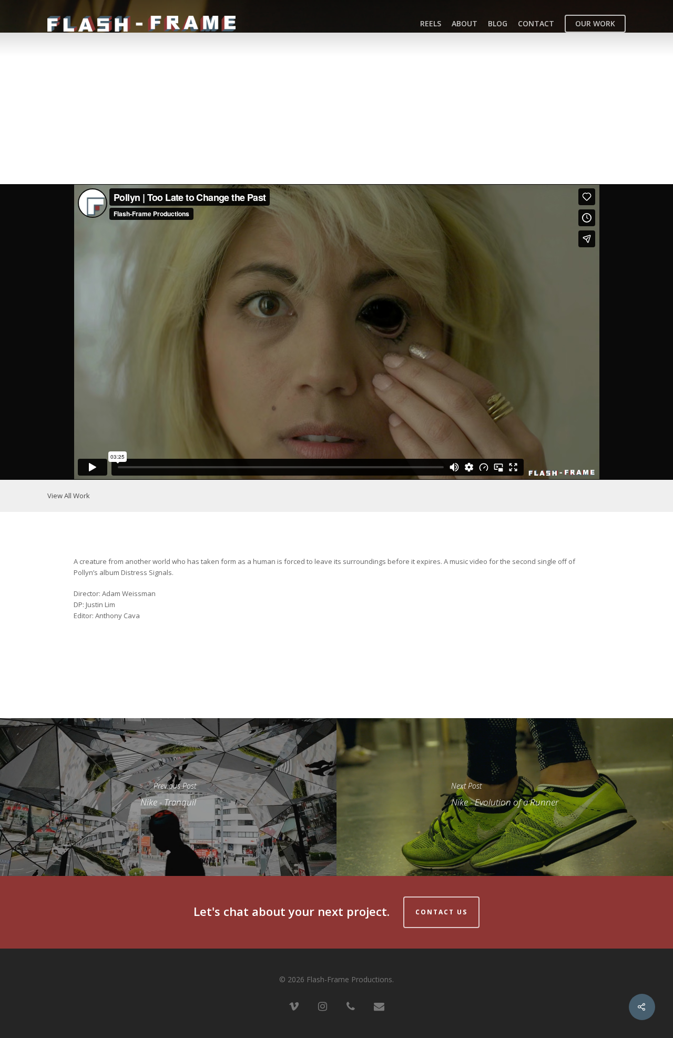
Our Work (595, 23)
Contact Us (441, 912)
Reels (430, 23)
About (464, 23)
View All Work (68, 495)
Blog (497, 23)
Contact (536, 23)
